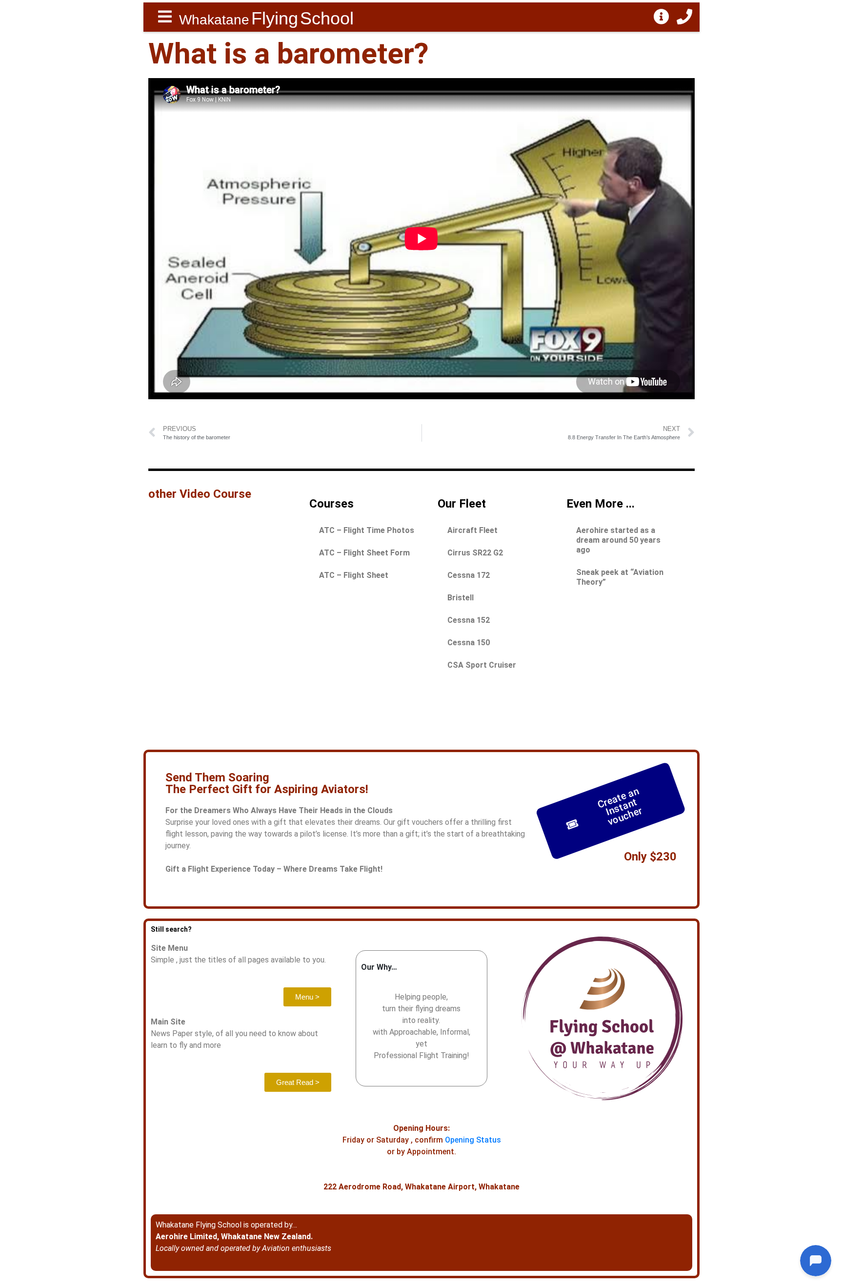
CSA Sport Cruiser (481, 665)
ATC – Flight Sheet (353, 575)
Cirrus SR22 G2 (475, 552)
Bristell (460, 597)
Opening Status (473, 1140)
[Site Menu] (165, 17)
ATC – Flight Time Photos (366, 530)
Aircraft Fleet (472, 530)
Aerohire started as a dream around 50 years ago (618, 540)
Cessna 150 (468, 642)
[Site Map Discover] (661, 17)
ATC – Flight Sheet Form (364, 552)
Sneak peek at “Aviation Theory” (619, 577)
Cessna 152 (468, 620)
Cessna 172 (468, 575)
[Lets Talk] (684, 17)
